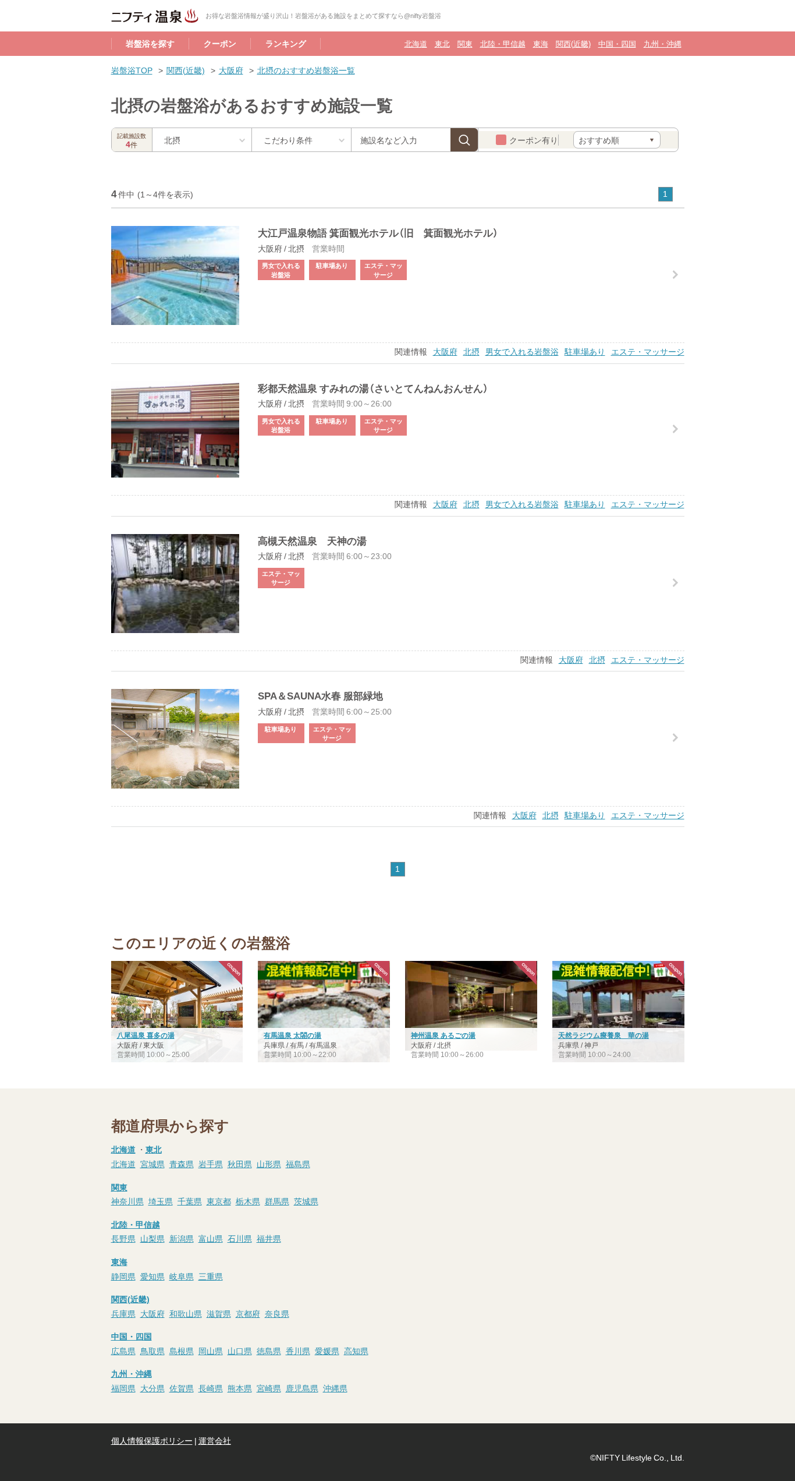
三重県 (210, 1276)
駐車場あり (585, 351)
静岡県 (123, 1276)
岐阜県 (181, 1276)
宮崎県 (269, 1388)
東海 (540, 43)
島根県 (181, 1350)
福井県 (269, 1238)
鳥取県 (152, 1350)
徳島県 (269, 1350)
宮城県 (152, 1163)
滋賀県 (219, 1313)
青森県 (181, 1163)
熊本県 (240, 1388)
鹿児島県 (302, 1388)
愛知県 (152, 1276)
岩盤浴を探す (150, 43)
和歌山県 (185, 1313)
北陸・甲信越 (503, 43)
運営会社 (214, 1440)
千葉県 (190, 1201)
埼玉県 (160, 1201)
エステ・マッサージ (647, 351)
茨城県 (306, 1201)
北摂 (471, 351)
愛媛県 (327, 1350)
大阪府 (231, 70)
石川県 (240, 1238)
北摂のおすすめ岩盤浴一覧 (306, 70)
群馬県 (277, 1201)
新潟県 (181, 1238)
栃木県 (248, 1201)
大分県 (152, 1388)
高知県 (356, 1350)
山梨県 (152, 1238)
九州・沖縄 (663, 43)
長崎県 (210, 1388)
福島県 (298, 1163)
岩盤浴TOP (131, 70)
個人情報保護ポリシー (152, 1440)
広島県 (123, 1350)
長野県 (123, 1238)
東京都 (219, 1201)
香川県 (298, 1350)
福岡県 (123, 1388)
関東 (465, 43)
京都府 (248, 1313)
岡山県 (210, 1350)
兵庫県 (123, 1313)
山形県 (269, 1163)
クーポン (220, 43)
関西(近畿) (573, 43)
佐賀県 (181, 1388)
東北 (442, 43)
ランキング (285, 43)
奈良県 (277, 1313)
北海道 (415, 43)
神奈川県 (127, 1201)
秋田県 (240, 1163)
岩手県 (210, 1163)
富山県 (210, 1238)
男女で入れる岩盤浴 (522, 351)
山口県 (240, 1350)
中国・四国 (617, 43)
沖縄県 (335, 1388)
